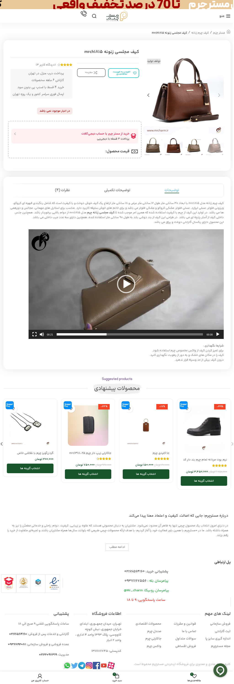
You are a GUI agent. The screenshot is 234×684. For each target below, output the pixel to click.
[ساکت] (42, 337)
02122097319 (48, 654)
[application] (126, 284)
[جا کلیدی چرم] (146, 425)
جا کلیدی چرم (161, 453)
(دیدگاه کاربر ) (46, 65)
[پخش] (217, 337)
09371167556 (135, 581)
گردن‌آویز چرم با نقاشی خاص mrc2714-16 (35, 455)
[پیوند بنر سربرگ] (117, 4)
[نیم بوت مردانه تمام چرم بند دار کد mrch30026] (204, 429)
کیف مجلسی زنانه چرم (100, 212)
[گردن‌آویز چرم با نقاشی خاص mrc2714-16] (30, 425)
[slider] (130, 334)
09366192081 (17, 644)
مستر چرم (219, 33)
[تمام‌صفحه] (34, 337)
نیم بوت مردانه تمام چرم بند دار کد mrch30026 (205, 461)
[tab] (172, 190)
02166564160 (134, 571)
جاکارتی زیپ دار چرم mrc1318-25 (90, 453)
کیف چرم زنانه (200, 33)
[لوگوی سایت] (117, 16)
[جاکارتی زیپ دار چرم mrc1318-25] (88, 425)
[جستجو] (94, 16)
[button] (219, 95)
